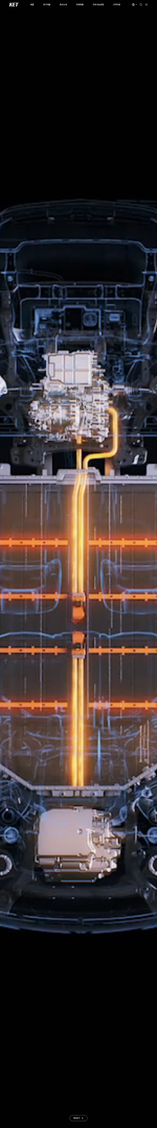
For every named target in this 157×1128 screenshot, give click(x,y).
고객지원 (116, 4)
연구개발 (46, 4)
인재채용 (80, 4)
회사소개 (63, 4)
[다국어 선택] (134, 4)
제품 (32, 4)
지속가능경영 (98, 4)
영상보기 (76, 1118)
